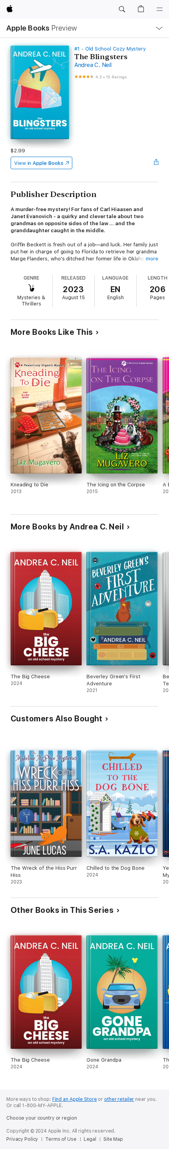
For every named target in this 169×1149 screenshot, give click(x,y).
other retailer (119, 1099)
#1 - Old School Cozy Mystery (110, 49)
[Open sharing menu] (156, 163)
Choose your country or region (41, 1118)
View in (38, 163)
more (152, 259)
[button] (121, 9)
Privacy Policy (22, 1139)
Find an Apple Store (74, 1099)
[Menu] (159, 9)
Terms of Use (61, 1139)
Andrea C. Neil (93, 65)
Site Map (113, 1139)
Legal (90, 1139)
